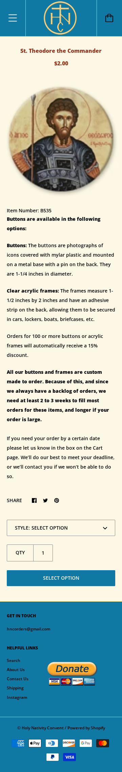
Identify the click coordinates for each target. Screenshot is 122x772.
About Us (16, 669)
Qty (20, 552)
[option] (61, 139)
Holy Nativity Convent (43, 728)
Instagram (17, 697)
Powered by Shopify (86, 728)
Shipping (15, 688)
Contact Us (17, 679)
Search (13, 660)
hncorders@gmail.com (28, 629)
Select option (61, 578)
